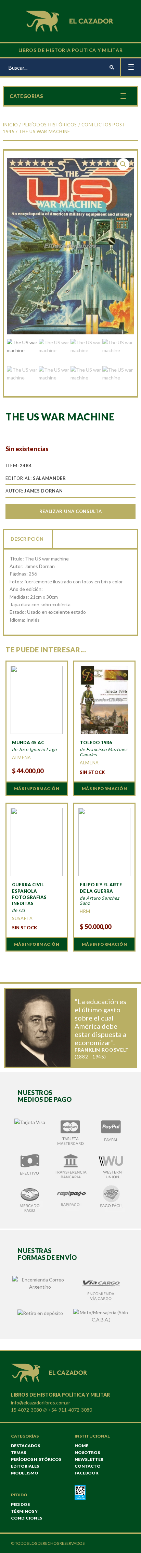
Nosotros (87, 1452)
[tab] (27, 538)
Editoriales (25, 1466)
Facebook (87, 1472)
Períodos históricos (50, 124)
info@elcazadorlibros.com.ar (40, 1402)
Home (81, 1445)
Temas (18, 1452)
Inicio (10, 124)
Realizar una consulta (70, 511)
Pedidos (20, 1504)
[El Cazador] (70, 20)
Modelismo (24, 1472)
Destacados (25, 1445)
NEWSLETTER (89, 1459)
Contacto (88, 1466)
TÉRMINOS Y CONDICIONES (26, 1515)
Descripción (27, 539)
